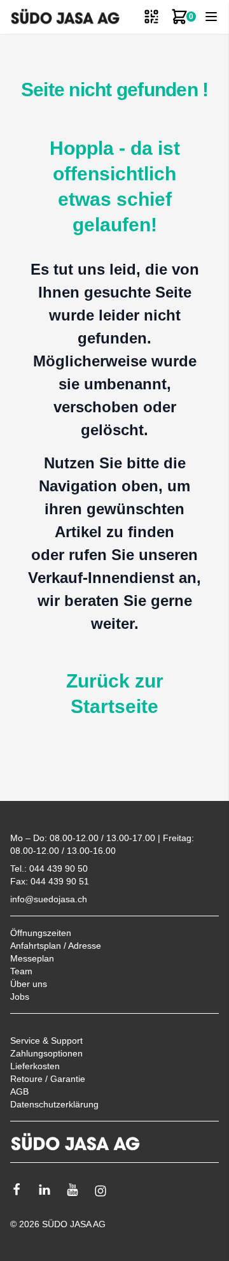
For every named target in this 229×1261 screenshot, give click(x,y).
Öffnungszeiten (40, 933)
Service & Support (46, 1040)
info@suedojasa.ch (48, 899)
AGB (19, 1091)
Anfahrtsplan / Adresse (55, 945)
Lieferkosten (35, 1066)
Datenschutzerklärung (54, 1104)
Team (21, 971)
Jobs (19, 996)
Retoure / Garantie (47, 1079)
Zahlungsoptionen (46, 1053)
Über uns (28, 984)
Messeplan (32, 958)
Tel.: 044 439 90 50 (49, 868)
